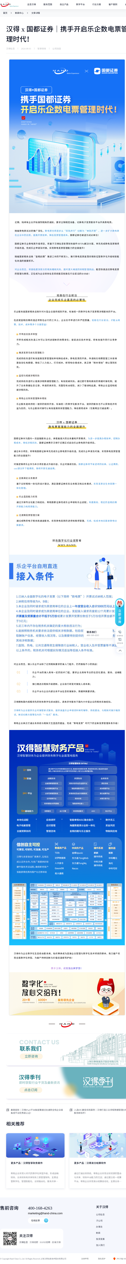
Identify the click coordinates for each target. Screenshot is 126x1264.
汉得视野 (34, 1242)
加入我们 (100, 1245)
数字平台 (80, 4)
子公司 (99, 1221)
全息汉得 (31, 4)
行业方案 (96, 4)
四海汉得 (56, 1242)
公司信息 (100, 1215)
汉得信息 (23, 1242)
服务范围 (47, 4)
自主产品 (64, 4)
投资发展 (100, 1239)
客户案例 (113, 4)
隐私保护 (101, 1259)
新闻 (98, 1233)
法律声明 (85, 1259)
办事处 (99, 1227)
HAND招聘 (45, 1242)
